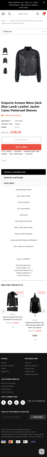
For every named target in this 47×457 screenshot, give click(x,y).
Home (3, 21)
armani (8, 151)
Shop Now (23, 7)
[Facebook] (3, 402)
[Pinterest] (23, 402)
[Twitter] (10, 402)
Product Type (7, 124)
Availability (6, 121)
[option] (28, 64)
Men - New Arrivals (16, 154)
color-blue (17, 151)
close (43, 2)
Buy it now (21, 147)
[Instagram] (16, 402)
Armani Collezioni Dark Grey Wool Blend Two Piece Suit (12, 318)
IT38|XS (34, 335)
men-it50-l (29, 154)
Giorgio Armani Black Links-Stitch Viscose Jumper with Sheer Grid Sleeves (34, 325)
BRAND (3, 127)
